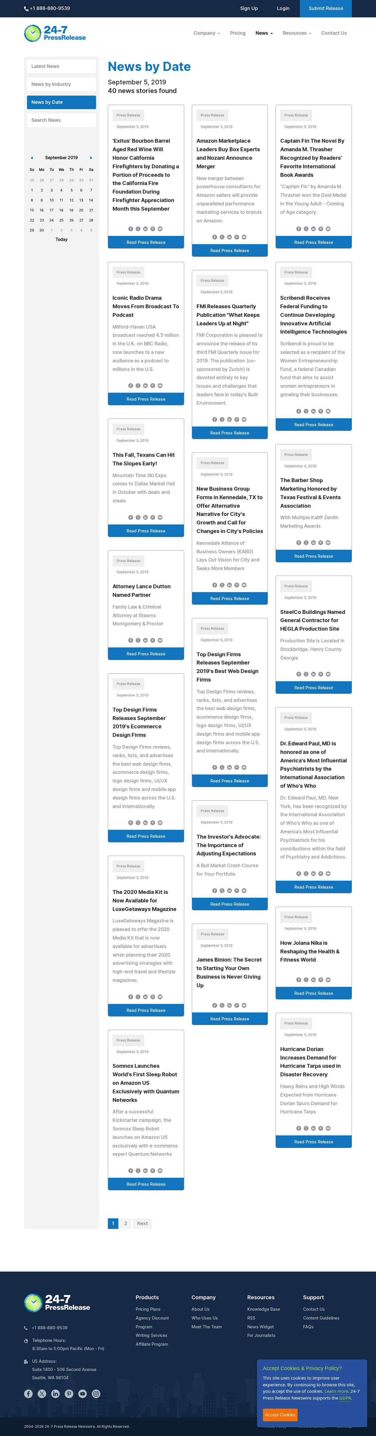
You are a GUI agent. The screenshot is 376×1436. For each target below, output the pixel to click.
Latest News (45, 66)
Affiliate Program (152, 1344)
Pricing (238, 33)
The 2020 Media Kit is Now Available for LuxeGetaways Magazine (145, 901)
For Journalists (261, 1336)
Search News (46, 120)
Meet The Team (207, 1327)
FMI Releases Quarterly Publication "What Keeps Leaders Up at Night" (228, 315)
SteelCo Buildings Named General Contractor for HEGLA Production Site (312, 621)
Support (313, 1297)
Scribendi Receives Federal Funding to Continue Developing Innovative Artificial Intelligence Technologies (313, 315)
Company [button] (205, 33)
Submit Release (326, 8)
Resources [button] (295, 33)
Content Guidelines (321, 1318)
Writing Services (151, 1336)
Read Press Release (146, 243)
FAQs (308, 1327)
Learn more (336, 1391)
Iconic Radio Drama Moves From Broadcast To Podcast (146, 307)
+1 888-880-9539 (49, 8)
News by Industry (51, 84)
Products (147, 1297)
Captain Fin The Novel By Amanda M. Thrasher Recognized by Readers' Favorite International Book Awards (312, 158)
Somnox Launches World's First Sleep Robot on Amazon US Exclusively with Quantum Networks (146, 1083)
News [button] (262, 33)
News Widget (260, 1327)
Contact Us (334, 33)
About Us (201, 1309)
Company (204, 1297)
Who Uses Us (205, 1318)
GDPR (345, 1398)
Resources (261, 1297)
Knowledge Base (263, 1309)
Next (142, 1223)
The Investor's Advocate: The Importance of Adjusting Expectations (229, 845)
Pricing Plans (148, 1309)
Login (283, 8)
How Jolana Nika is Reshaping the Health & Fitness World (310, 952)
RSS (251, 1318)
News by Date (47, 102)
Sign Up (249, 8)
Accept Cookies (280, 1414)
